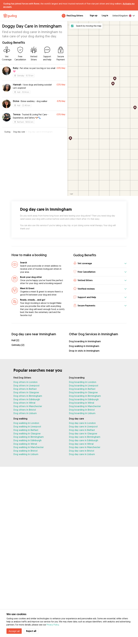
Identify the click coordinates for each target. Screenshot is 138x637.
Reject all (31, 631)
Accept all (14, 631)
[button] (100, 263)
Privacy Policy (53, 624)
